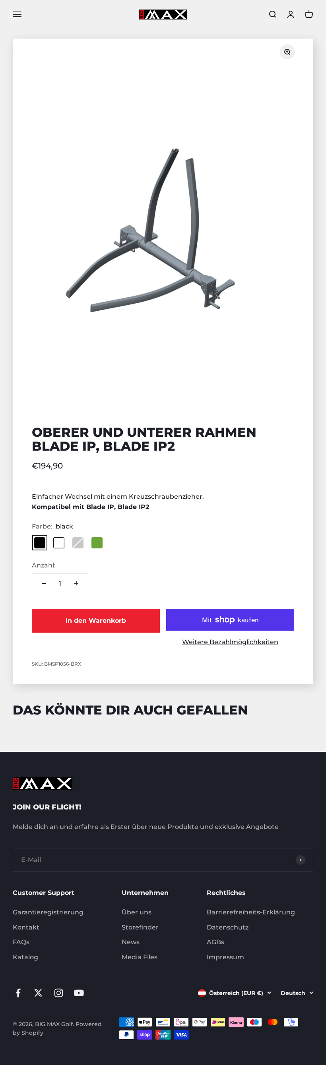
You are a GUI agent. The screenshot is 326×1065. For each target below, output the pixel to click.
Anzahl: (44, 565)
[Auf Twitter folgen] (38, 993)
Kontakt (26, 927)
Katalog (25, 957)
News (131, 942)
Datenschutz (227, 927)
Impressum (225, 957)
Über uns (136, 912)
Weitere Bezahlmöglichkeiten (230, 642)
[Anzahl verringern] (43, 583)
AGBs (215, 942)
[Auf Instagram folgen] (58, 993)
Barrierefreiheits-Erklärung (251, 912)
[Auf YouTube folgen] (79, 993)
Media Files (139, 957)
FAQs (21, 942)
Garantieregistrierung (48, 912)
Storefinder (140, 927)
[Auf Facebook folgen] (18, 993)
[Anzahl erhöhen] (76, 583)
